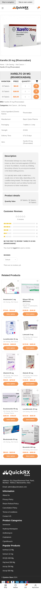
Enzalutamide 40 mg (10, 409)
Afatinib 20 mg (8, 373)
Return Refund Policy (11, 504)
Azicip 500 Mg (8, 571)
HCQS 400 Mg (8, 558)
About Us (6, 495)
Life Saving (10, 64)
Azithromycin (7, 533)
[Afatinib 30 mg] (30, 362)
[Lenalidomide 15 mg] (30, 398)
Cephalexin (7, 537)
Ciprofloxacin (8, 541)
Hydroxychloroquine (10, 529)
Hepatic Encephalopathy (30, 306)
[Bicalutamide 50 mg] (11, 430)
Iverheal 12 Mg (8, 550)
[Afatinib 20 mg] (11, 362)
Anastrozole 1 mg (9, 299)
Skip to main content (25, 2)
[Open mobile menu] (3, 8)
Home (2, 64)
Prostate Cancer (9, 413)
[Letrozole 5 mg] (30, 325)
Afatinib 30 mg (28, 373)
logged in (16, 248)
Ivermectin (6, 524)
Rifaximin (26, 307)
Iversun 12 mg (8, 554)
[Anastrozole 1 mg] (11, 288)
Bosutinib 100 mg (29, 447)
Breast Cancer (28, 339)
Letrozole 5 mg (28, 334)
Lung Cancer (8, 377)
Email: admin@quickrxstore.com (15, 487)
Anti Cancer (20, 64)
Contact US (7, 516)
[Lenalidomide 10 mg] (11, 328)
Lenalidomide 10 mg (10, 339)
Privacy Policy (8, 499)
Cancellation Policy (10, 508)
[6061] (36, 97)
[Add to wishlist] (18, 281)
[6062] (36, 86)
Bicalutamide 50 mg (10, 439)
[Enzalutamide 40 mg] (11, 398)
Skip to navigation (8, 2)
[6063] (36, 91)
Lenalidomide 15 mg (30, 409)
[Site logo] (20, 8)
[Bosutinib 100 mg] (30, 434)
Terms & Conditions (10, 512)
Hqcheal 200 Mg (9, 562)
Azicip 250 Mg (8, 566)
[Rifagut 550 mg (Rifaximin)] (30, 288)
